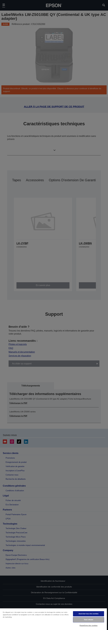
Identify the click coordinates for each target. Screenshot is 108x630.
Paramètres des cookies (89, 625)
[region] (53, 619)
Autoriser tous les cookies (88, 614)
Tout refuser (88, 619)
